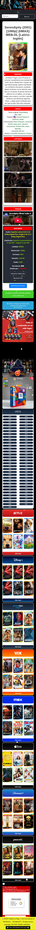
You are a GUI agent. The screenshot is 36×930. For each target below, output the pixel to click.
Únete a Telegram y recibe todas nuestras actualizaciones (18, 305)
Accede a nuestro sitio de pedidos (18, 294)
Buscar (26, 17)
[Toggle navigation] (18, 12)
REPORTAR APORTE (18, 286)
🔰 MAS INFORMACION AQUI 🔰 (18, 927)
